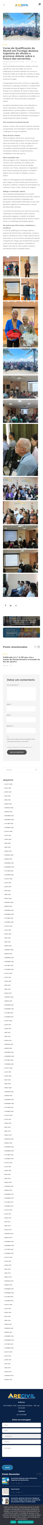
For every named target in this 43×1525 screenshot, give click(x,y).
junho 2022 (7, 981)
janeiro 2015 (8, 1332)
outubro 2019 (8, 1107)
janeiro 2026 (8, 811)
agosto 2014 (8, 1352)
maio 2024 (7, 890)
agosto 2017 (8, 1210)
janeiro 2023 (8, 953)
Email (9, 715)
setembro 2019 (8, 1111)
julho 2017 (7, 1214)
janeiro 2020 (8, 1095)
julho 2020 (7, 1072)
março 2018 (8, 1182)
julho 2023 (7, 930)
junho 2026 (7, 792)
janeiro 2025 (8, 859)
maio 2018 (7, 1174)
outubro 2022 (8, 965)
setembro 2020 (8, 1064)
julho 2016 (7, 1261)
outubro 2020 (8, 1060)
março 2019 (8, 1135)
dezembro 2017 (9, 1194)
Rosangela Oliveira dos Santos (11, 61)
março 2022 (8, 993)
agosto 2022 (8, 973)
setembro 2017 (8, 1206)
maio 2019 (7, 1127)
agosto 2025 (8, 831)
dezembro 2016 (9, 1241)
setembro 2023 (8, 922)
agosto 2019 (8, 1115)
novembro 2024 (9, 867)
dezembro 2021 (9, 1005)
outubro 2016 (8, 1249)
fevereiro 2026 (8, 807)
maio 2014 (7, 1363)
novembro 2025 (9, 819)
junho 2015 (7, 1312)
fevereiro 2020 (8, 1091)
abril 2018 (7, 1178)
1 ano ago (21, 61)
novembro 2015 (9, 1293)
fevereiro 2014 (8, 1375)
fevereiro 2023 (8, 949)
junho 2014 (7, 1359)
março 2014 (8, 1371)
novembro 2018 (9, 1151)
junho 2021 (7, 1028)
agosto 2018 (8, 1162)
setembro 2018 (8, 1158)
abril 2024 (7, 894)
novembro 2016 (9, 1245)
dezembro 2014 (9, 1336)
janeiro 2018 (8, 1190)
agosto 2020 (8, 1068)
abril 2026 (7, 800)
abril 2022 (7, 989)
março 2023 (8, 945)
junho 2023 (7, 934)
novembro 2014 (9, 1340)
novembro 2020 (9, 1056)
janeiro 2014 (8, 1379)
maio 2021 (7, 1032)
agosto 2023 (8, 926)
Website (10, 726)
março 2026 (8, 804)
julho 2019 (7, 1119)
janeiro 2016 (8, 1285)
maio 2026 (7, 796)
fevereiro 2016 (8, 1281)
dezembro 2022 (9, 957)
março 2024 (8, 898)
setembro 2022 (8, 969)
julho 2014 (7, 1356)
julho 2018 (7, 1166)
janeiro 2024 (8, 906)
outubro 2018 (8, 1154)
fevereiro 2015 (8, 1328)
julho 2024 (7, 882)
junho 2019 (7, 1123)
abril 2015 (7, 1320)
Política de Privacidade (25, 1522)
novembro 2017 (9, 1198)
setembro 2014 (8, 1348)
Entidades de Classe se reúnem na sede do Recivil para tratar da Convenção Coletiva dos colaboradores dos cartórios (24, 622)
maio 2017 (7, 1221)
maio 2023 (7, 938)
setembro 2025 (8, 827)
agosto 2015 (8, 1304)
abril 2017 (7, 1225)
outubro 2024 (8, 871)
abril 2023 (7, 942)
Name (9, 704)
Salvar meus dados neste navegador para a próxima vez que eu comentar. (21, 740)
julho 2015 (7, 1308)
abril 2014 (7, 1367)
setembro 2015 (8, 1300)
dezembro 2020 (9, 1052)
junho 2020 (7, 1076)
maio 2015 (7, 1316)
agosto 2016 (8, 1257)
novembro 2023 (9, 914)
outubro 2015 (8, 1296)
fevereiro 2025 (8, 855)
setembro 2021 (8, 1016)
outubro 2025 (8, 823)
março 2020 (8, 1087)
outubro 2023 (8, 918)
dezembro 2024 (9, 863)
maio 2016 (7, 1269)
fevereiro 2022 (8, 997)
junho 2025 (7, 839)
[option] (22, 658)
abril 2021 (7, 1036)
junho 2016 (7, 1265)
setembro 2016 (8, 1253)
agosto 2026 (8, 784)
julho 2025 (7, 835)
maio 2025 (7, 843)
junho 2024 (7, 886)
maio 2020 (7, 1080)
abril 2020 (7, 1083)
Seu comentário (13, 685)
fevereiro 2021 (8, 1044)
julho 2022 (7, 977)
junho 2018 (7, 1170)
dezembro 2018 (9, 1147)
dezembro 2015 (9, 1289)
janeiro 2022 (8, 1001)
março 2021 (8, 1040)
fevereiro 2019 (8, 1139)
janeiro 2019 (8, 1143)
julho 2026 (7, 788)
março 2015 (8, 1324)
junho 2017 (7, 1218)
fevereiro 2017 (8, 1233)
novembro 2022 (9, 961)
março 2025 (8, 851)
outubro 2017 (8, 1202)
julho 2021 (7, 1024)
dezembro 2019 (9, 1099)
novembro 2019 (9, 1103)
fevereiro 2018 (8, 1186)
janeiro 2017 (8, 1237)
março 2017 (8, 1229)
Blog (5, 45)
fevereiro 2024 (8, 902)
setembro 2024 (8, 875)
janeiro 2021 (8, 1048)
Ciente (13, 1522)
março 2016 (8, 1277)
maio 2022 (7, 985)
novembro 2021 (9, 1009)
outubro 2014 (8, 1344)
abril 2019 (7, 1131)
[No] (41, 1515)
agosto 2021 (8, 1020)
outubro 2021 (8, 1013)
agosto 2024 (8, 878)
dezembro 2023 (9, 910)
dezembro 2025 (9, 815)
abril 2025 (7, 847)
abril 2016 (7, 1273)
